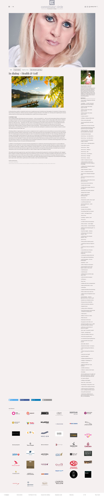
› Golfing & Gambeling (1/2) (86, 360)
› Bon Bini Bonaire (84, 207)
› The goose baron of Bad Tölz (86, 302)
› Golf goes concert (84, 362)
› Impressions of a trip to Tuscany (87, 125)
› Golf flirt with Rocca (85, 367)
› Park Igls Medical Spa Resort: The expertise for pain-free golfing (88, 128)
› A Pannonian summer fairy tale (87, 255)
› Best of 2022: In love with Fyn (87, 183)
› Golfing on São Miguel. (85, 380)
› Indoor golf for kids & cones (87, 285)
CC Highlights (6, 494)
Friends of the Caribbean (45, 494)
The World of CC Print (32, 494)
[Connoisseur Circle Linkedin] (89, 6)
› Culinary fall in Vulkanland (86, 308)
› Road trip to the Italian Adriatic (87, 190)
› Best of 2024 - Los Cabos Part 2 (87, 136)
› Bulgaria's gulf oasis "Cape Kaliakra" (86, 365)
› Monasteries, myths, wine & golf (88, 199)
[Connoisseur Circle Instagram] (85, 6)
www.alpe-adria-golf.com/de (49, 163)
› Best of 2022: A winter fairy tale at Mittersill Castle (88, 180)
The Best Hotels (19, 494)
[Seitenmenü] (9, 6)
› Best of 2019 (83, 239)
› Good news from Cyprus (86, 134)
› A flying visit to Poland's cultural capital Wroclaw (87, 167)
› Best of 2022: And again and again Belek (88, 174)
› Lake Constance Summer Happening (86, 252)
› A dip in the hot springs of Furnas (88, 386)
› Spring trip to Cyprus (85, 192)
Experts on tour (25, 70)
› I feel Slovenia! (84, 271)
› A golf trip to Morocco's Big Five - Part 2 (88, 247)
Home (11, 70)
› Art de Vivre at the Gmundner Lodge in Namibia (87, 141)
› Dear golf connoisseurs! (86, 391)
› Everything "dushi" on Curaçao (87, 211)
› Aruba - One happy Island (86, 213)
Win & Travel (97, 494)
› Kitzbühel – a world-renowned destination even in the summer (87, 104)
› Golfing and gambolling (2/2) (87, 358)
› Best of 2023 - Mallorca (85, 149)
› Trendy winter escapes (85, 185)
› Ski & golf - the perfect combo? (87, 330)
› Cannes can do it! (84, 116)
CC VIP (84, 494)
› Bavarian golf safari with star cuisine (87, 123)
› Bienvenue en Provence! (86, 319)
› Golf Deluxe (83, 287)
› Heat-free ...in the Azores (86, 382)
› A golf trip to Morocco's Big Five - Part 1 (88, 244)
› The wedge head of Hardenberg (87, 257)
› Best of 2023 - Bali (84, 151)
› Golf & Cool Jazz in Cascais (86, 159)
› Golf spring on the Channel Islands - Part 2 (86, 237)
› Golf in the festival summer (86, 277)
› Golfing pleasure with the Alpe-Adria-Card (87, 274)
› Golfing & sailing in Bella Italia (87, 118)
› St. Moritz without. (85, 378)
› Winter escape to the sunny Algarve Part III (86, 107)
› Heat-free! (83, 281)
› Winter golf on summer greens (87, 241)
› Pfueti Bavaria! (84, 317)
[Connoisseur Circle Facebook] (87, 6)
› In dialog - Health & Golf (86, 217)
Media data (72, 494)
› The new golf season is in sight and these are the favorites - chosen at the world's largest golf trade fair (88, 375)
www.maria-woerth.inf (13, 162)
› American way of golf (85, 354)
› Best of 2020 (83, 215)
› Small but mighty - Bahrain (86, 231)
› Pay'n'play (83, 372)
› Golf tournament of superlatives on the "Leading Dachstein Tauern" (88, 389)
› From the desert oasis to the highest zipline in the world (87, 267)
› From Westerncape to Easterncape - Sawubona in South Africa (88, 311)
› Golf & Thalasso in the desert (87, 264)
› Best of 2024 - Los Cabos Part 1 (87, 138)
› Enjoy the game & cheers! (86, 169)
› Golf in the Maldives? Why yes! (87, 334)
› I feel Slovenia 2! (84, 269)
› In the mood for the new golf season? (87, 341)
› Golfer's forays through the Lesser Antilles (88, 294)
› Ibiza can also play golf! (86, 120)
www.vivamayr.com (13, 163)
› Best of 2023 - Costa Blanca (86, 153)
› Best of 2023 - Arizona (85, 157)
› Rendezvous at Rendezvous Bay (87, 300)
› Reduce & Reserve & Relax (86, 315)
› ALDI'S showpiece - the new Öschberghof (86, 260)
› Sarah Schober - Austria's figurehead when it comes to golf (87, 297)
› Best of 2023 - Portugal (85, 155)
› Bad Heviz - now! (84, 262)
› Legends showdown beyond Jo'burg (88, 289)
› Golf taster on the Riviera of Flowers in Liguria (86, 328)
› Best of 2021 (83, 197)
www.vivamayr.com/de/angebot (23, 163)
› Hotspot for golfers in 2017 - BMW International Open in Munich (88, 324)
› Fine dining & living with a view (87, 384)
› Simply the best (84, 306)
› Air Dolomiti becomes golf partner (88, 338)
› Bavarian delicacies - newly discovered (86, 204)
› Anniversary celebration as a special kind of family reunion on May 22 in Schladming (87, 395)
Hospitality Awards (58, 494)
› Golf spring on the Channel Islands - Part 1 (86, 233)
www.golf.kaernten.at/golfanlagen (37, 163)
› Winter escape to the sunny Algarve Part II (86, 110)
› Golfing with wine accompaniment (88, 283)
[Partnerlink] (16, 413)
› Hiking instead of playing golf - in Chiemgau (88, 228)
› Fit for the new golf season (86, 336)
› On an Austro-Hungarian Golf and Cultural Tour (88, 101)
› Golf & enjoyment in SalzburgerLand (85, 195)
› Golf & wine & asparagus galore (87, 143)
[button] (13, 400)
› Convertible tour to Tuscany (87, 250)
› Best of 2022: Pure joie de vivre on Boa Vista (87, 177)
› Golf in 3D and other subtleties (87, 304)
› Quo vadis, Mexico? (85, 343)
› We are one (83, 219)
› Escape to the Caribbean (86, 209)
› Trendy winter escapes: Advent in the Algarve (88, 188)
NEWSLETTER (93, 6)
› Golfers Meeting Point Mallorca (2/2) (87, 348)
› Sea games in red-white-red (86, 321)
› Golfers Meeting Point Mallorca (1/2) (87, 352)
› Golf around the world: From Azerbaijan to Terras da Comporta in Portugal (87, 163)
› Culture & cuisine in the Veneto (87, 369)
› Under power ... (84, 313)
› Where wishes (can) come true (87, 291)
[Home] (52, 5)
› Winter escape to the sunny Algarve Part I (86, 113)
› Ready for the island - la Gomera (87, 345)
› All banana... (83, 279)
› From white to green (85, 145)
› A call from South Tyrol (86, 201)
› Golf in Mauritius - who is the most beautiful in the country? (87, 131)
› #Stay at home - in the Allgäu (87, 223)
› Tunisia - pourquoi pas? (86, 332)
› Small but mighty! (85, 356)
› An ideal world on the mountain (87, 221)
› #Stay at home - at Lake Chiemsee (88, 225)
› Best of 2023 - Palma (85, 147)
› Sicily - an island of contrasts (87, 171)
